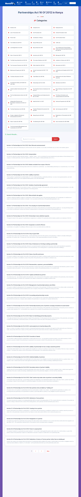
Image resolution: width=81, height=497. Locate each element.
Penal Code (12, 37)
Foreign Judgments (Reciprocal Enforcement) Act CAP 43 (17, 116)
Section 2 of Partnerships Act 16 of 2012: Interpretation (21, 154)
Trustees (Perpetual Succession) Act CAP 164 (41, 109)
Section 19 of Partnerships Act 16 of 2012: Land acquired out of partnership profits (29, 326)
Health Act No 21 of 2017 (38, 101)
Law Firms (42, 3)
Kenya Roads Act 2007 (38, 47)
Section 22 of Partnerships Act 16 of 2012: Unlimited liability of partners (26, 357)
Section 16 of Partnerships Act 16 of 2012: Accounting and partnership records (28, 295)
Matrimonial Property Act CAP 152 (17, 70)
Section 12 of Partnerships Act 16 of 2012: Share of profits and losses (25, 254)
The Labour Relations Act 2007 (40, 60)
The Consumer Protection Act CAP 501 (18, 65)
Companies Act (36, 27)
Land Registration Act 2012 (16, 47)
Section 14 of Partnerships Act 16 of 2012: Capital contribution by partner (26, 274)
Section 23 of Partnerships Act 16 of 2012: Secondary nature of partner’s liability (28, 367)
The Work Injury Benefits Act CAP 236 (18, 60)
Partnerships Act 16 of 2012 (39, 82)
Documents (28, 4)
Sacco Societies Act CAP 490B (62, 121)
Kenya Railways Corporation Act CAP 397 (64, 89)
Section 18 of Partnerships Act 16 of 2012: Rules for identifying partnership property (29, 316)
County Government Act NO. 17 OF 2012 (40, 71)
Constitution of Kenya (38, 37)
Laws (37, 4)
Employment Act (59, 27)
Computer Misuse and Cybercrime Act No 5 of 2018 (41, 96)
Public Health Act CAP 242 (39, 65)
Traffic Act (58, 42)
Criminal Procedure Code (61, 32)
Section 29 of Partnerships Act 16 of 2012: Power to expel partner (24, 429)
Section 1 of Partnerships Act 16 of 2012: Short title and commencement (26, 145)
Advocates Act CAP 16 (60, 65)
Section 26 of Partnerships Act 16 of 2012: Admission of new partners (25, 398)
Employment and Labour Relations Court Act (63, 77)
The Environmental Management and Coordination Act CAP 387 (18, 127)
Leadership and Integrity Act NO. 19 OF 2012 (64, 71)
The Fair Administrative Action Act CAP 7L (18, 96)
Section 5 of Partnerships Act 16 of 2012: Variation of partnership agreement (27, 185)
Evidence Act (13, 27)
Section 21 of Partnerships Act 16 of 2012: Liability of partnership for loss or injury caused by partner (33, 346)
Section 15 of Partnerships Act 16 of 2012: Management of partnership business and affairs (31, 285)
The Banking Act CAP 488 (38, 121)
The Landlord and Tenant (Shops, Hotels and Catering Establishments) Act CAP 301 (64, 49)
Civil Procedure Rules (60, 37)
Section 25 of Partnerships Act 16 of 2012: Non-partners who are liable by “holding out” (30, 387)
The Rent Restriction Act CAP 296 (17, 109)
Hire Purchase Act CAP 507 (61, 109)
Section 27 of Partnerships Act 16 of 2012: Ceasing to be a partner (24, 408)
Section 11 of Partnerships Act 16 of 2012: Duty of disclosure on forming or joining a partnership (32, 244)
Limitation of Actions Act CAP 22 (63, 60)
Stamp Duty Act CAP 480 (38, 115)
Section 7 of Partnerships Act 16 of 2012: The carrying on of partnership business (28, 205)
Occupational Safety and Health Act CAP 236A (18, 83)
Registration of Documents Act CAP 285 (63, 116)
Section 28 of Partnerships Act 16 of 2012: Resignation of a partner (24, 418)
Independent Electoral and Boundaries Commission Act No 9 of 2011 (18, 103)
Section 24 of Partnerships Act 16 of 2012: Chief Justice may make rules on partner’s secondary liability (34, 377)
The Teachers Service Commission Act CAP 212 (41, 89)
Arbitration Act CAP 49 (60, 82)
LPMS (54, 4)
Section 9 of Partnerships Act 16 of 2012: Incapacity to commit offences (26, 224)
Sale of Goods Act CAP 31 (16, 55)
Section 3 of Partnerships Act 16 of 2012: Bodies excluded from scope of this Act (28, 164)
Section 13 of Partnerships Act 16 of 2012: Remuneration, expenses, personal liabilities (30, 264)
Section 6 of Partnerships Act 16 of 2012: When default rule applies (24, 195)
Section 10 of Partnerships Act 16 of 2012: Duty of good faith (23, 233)
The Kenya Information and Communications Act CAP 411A (62, 96)
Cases (33, 4)
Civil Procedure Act (37, 32)
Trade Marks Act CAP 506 (38, 76)
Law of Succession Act (15, 32)
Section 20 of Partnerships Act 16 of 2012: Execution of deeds (23, 336)
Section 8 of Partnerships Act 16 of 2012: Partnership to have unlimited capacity (28, 216)
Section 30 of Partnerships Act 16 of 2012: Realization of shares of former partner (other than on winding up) (36, 439)
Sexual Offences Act (37, 42)
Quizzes (60, 4)
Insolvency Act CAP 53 (38, 55)
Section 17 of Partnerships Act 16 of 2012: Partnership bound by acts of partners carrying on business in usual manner (38, 305)
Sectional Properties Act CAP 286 (63, 101)
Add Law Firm (49, 3)
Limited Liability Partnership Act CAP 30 (18, 89)
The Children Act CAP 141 (15, 42)
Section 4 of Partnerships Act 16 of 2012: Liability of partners (23, 174)
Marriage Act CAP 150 (60, 55)
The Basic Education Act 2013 (16, 76)
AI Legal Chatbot (19, 3)
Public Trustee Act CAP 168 (16, 121)
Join (73, 3)
